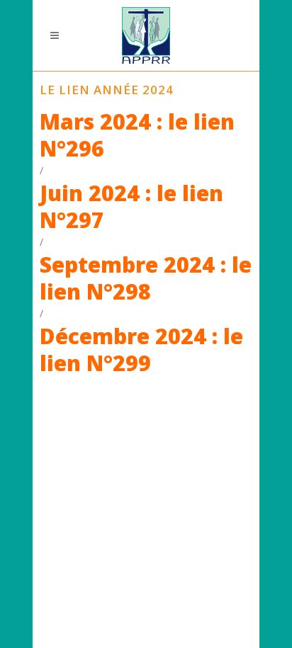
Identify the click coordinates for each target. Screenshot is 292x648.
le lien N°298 (146, 278)
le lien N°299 (141, 349)
